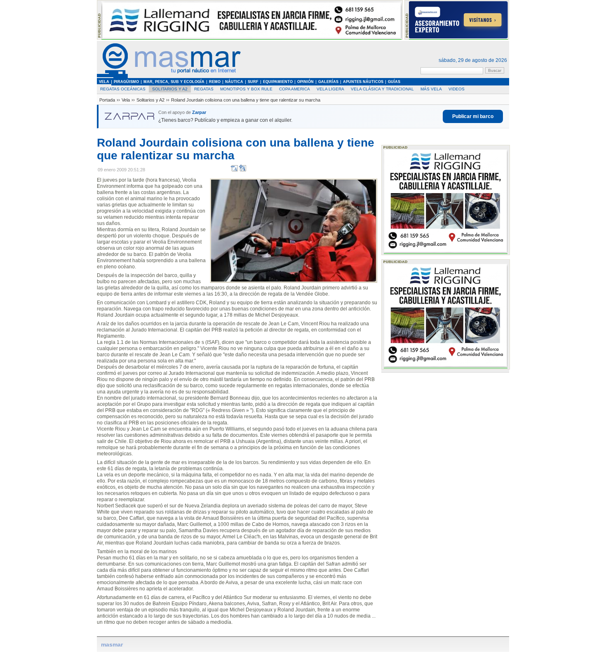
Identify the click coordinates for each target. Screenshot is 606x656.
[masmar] (169, 76)
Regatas (204, 89)
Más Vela (431, 89)
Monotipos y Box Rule (246, 89)
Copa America (294, 89)
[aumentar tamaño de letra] (242, 170)
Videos (457, 89)
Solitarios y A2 (170, 89)
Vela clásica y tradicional (382, 89)
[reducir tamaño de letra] (234, 170)
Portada (107, 99)
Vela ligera (330, 89)
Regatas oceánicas (123, 89)
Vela (126, 99)
